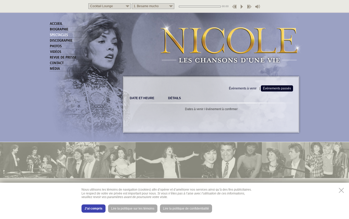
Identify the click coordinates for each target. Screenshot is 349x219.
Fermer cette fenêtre (341, 190)
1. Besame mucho (146, 6)
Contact (68, 63)
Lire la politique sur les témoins (132, 208)
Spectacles (68, 35)
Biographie (68, 29)
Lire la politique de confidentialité (186, 208)
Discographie (68, 41)
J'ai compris (93, 208)
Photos (68, 46)
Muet (258, 8)
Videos (68, 52)
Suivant (249, 8)
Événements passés (277, 88)
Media (68, 69)
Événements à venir (243, 88)
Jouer (242, 8)
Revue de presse (68, 58)
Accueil (68, 24)
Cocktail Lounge (101, 6)
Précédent (234, 8)
